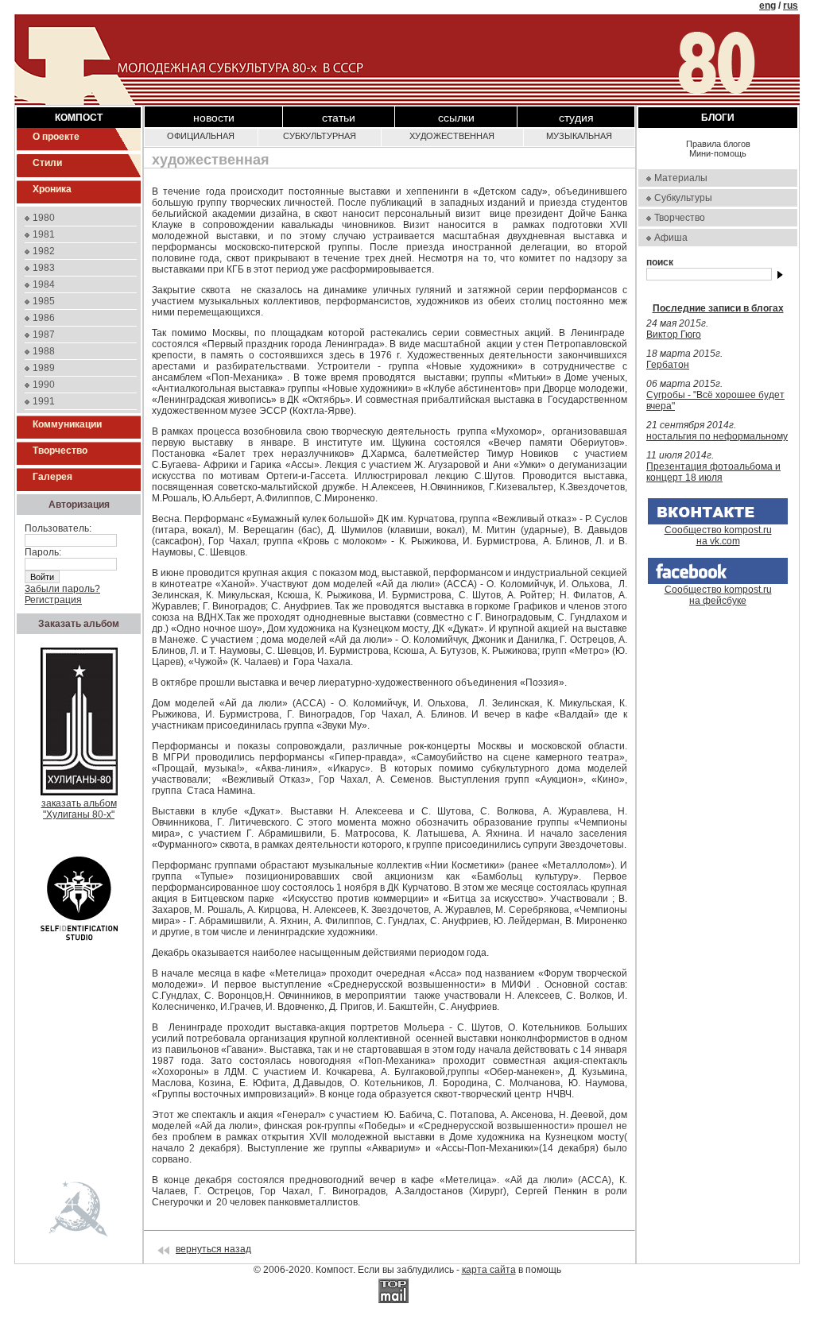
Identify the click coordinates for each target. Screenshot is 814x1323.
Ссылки (456, 117)
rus (790, 5)
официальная (201, 136)
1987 (44, 334)
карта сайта (489, 1269)
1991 (44, 401)
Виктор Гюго (673, 334)
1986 (44, 317)
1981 (44, 234)
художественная (451, 136)
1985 (44, 301)
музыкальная (579, 136)
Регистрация (53, 599)
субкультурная (319, 136)
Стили (47, 162)
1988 (44, 351)
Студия (576, 117)
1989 (44, 367)
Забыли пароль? (62, 588)
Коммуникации (67, 424)
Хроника (52, 189)
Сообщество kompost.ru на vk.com (718, 535)
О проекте (56, 136)
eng (767, 5)
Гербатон (667, 364)
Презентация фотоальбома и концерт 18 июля (713, 472)
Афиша (671, 237)
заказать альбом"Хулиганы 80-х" (79, 809)
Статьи (338, 117)
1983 (44, 267)
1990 (44, 384)
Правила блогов (718, 144)
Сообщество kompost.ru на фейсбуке (718, 595)
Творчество (60, 450)
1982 (44, 251)
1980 (44, 217)
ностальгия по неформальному (717, 436)
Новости (214, 117)
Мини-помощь (717, 153)
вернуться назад (213, 1249)
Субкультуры (683, 197)
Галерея (52, 476)
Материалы (680, 178)
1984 (44, 284)
